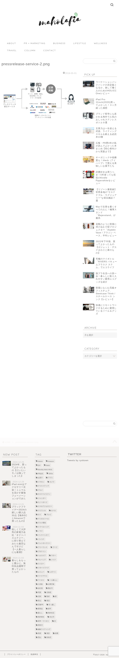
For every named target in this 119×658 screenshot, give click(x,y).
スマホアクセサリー (45, 506)
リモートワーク (43, 568)
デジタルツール (43, 519)
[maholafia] (59, 29)
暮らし (40, 613)
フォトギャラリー (44, 543)
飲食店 (48, 637)
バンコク (41, 539)
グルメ (40, 490)
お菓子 (40, 478)
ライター (41, 564)
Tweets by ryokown (77, 460)
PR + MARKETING (34, 43)
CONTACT (49, 50)
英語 (48, 633)
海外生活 (51, 613)
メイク (53, 559)
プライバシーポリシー (16, 654)
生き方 (52, 617)
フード (55, 547)
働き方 (50, 588)
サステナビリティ (44, 494)
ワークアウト (42, 576)
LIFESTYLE (79, 43)
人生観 (40, 584)
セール (53, 510)
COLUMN (29, 50)
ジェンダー (42, 498)
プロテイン (42, 551)
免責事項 (34, 654)
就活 (48, 600)
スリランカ (42, 510)
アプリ (50, 478)
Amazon (51, 461)
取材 (48, 596)
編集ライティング (44, 629)
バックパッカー (43, 535)
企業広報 (51, 584)
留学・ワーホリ (43, 621)
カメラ (52, 482)
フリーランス (42, 547)
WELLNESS (100, 43)
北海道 (48, 592)
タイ (39, 515)
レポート (53, 572)
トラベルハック (43, 527)
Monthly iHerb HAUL (45, 469)
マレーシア (42, 559)
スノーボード (42, 502)
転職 (56, 633)
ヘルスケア (42, 555)
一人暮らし (53, 580)
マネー (53, 555)
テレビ (48, 515)
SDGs (51, 473)
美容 (39, 633)
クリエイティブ (43, 486)
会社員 (40, 588)
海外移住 (41, 617)
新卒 (49, 609)
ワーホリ (41, 580)
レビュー (41, 572)
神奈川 (40, 625)
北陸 (39, 596)
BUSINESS (59, 43)
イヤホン (41, 482)
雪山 (39, 637)
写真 (39, 592)
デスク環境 (42, 523)
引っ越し (52, 604)
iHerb (48, 465)
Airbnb (40, 461)
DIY (39, 465)
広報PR (40, 604)
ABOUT (11, 43)
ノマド (40, 531)
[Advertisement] (100, 382)
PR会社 (40, 473)
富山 (39, 600)
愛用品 (40, 609)
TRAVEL (12, 50)
